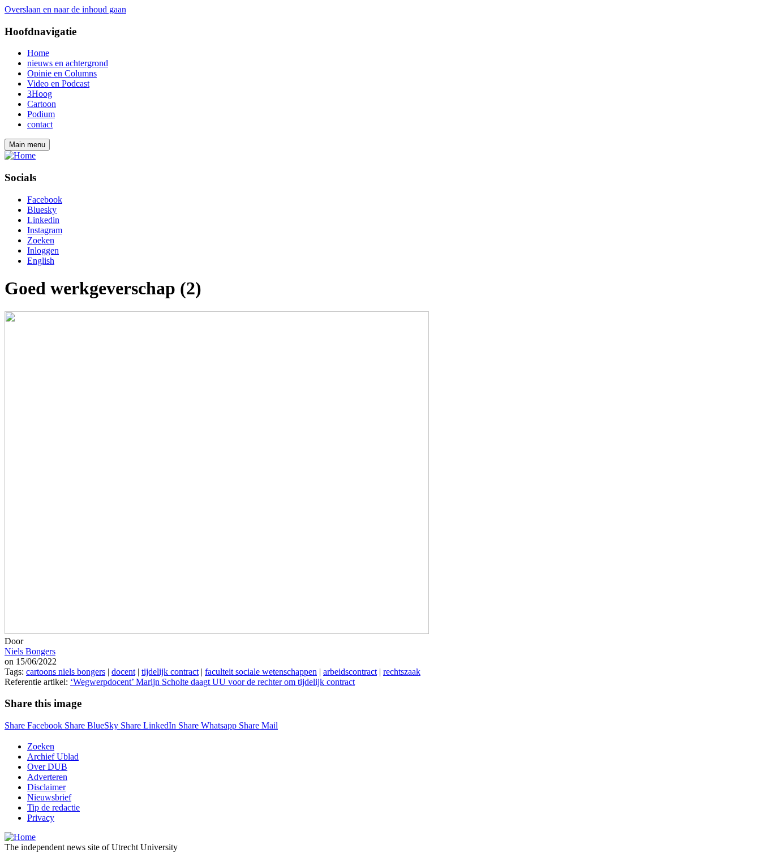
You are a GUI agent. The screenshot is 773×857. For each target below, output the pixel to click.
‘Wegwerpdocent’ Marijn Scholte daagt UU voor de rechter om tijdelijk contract (212, 682)
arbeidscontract (350, 671)
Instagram (44, 230)
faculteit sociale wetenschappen (261, 671)
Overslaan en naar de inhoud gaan (65, 9)
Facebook (44, 199)
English (40, 260)
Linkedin (43, 220)
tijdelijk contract (170, 671)
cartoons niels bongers (65, 671)
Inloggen (43, 250)
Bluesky (42, 210)
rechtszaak (401, 671)
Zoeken (40, 240)
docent (123, 671)
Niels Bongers (30, 651)
